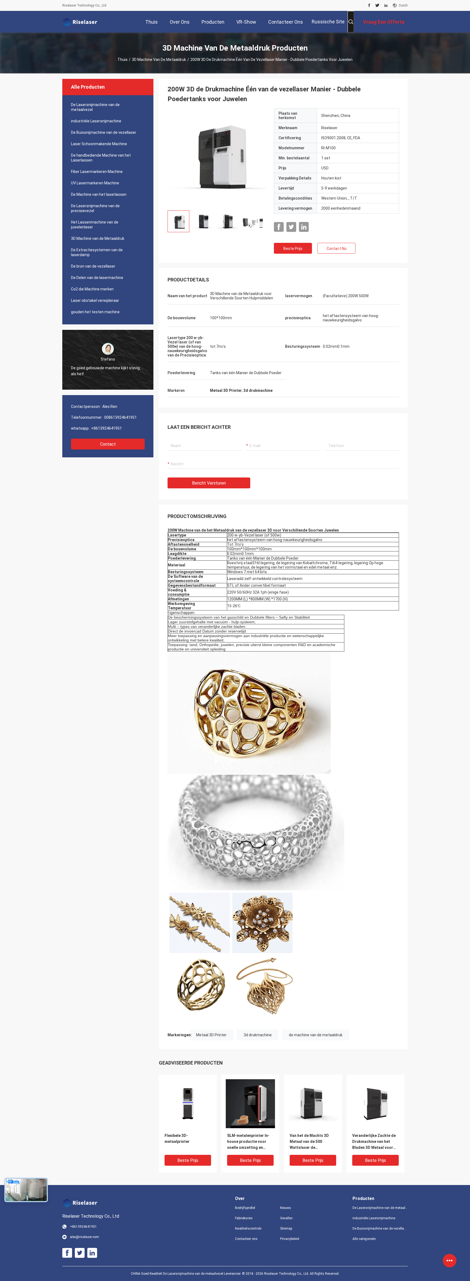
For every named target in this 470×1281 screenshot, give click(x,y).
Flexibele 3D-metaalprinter (177, 1138)
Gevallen (286, 1218)
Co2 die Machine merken (92, 289)
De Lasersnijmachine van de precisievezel (95, 208)
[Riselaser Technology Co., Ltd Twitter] (377, 5)
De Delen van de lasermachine (97, 277)
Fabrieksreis (244, 1218)
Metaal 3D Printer (211, 1035)
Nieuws (285, 1208)
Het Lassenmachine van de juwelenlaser (94, 224)
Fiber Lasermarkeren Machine (97, 171)
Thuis (123, 59)
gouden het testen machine (95, 312)
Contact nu (337, 248)
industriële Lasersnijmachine (96, 121)
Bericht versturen (209, 483)
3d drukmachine (258, 1035)
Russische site (328, 21)
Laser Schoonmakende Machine (99, 144)
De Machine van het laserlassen (98, 194)
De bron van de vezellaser (93, 266)
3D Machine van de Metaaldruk (159, 59)
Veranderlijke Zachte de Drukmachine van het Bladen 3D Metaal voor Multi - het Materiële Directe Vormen (374, 1141)
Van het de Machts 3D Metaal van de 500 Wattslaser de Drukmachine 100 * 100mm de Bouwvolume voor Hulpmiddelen (311, 1141)
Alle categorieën (364, 1239)
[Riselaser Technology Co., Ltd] (80, 22)
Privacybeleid (289, 1239)
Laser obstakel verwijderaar (95, 300)
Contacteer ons (246, 1239)
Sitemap (286, 1228)
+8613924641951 (106, 428)
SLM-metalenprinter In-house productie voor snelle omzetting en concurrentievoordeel (248, 1141)
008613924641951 (120, 417)
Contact (108, 444)
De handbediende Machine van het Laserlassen (101, 157)
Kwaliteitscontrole (248, 1228)
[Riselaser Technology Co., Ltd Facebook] (369, 5)
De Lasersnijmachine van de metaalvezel (95, 107)
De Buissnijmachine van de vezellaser (103, 132)
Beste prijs (292, 248)
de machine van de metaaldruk (315, 1035)
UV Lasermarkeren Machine (95, 183)
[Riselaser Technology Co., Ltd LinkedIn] (386, 5)
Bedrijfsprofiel (245, 1208)
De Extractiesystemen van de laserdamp (97, 252)
